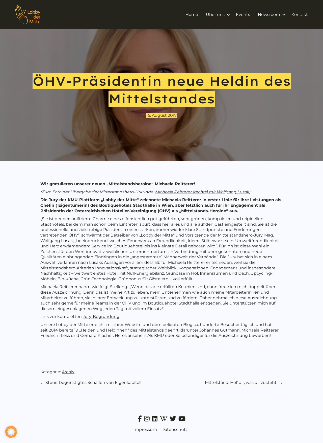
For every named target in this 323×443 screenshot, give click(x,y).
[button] (228, 14)
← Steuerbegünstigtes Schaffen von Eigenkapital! (90, 382)
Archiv (68, 371)
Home (191, 14)
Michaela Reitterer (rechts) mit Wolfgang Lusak (202, 192)
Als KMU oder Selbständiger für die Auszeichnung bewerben (208, 335)
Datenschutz (175, 429)
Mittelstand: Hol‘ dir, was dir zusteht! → (244, 382)
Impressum (145, 429)
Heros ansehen (130, 335)
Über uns (215, 14)
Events (243, 14)
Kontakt (299, 14)
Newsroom (269, 14)
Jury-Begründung (101, 316)
